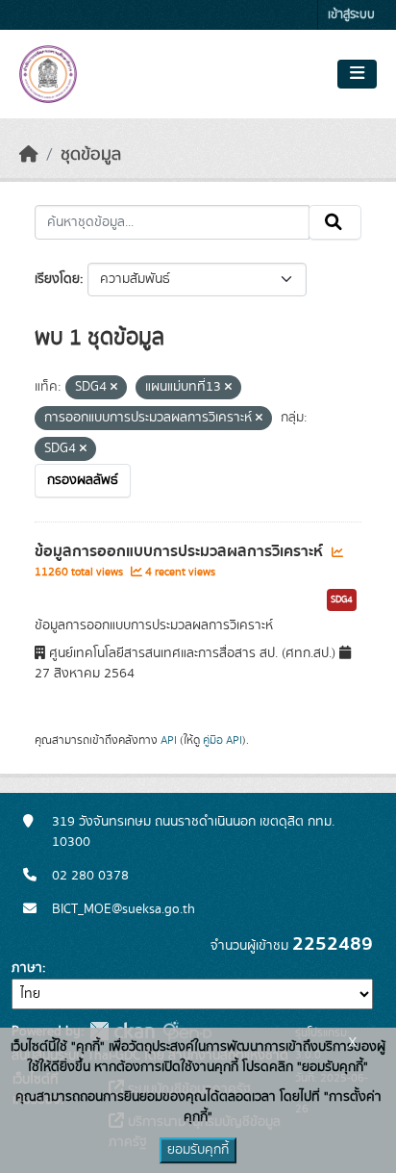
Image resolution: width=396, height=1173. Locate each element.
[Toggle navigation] (357, 74)
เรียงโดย (57, 279)
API (169, 740)
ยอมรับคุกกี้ (198, 1150)
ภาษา (27, 968)
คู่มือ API (222, 740)
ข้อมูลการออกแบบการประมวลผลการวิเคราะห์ (181, 551)
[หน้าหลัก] (28, 154)
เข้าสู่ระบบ (351, 15)
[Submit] (335, 222)
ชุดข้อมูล (91, 154)
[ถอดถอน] (114, 387)
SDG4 (342, 599)
